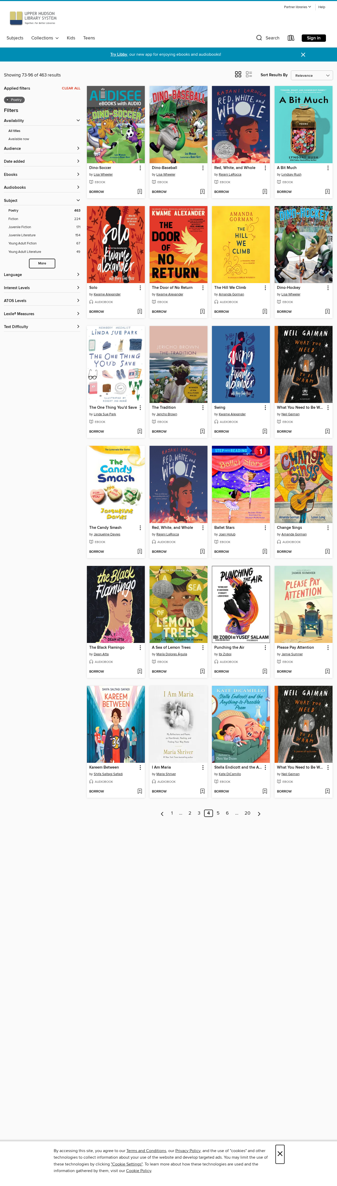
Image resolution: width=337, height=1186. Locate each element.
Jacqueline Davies (107, 534)
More (42, 263)
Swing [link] (219, 407)
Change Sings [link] (289, 527)
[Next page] (259, 813)
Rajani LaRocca (230, 174)
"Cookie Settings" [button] (126, 1164)
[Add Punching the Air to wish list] (264, 671)
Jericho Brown (166, 414)
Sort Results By (274, 75)
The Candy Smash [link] (105, 527)
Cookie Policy (138, 1170)
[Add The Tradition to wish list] (202, 431)
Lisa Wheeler (103, 174)
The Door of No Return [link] (172, 287)
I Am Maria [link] (161, 767)
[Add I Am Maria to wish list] (202, 791)
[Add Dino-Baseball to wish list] (202, 192)
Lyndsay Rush (291, 174)
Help (321, 7)
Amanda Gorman (231, 294)
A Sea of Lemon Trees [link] (171, 647)
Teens (89, 38)
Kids (71, 38)
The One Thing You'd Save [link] (113, 407)
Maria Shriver (166, 774)
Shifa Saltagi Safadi (108, 774)
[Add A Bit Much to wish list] (327, 192)
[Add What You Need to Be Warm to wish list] (327, 431)
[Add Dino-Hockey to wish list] (327, 312)
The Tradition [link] (164, 407)
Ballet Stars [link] (224, 527)
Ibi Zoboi (225, 654)
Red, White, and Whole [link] (234, 168)
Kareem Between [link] (104, 767)
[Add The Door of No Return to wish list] (202, 312)
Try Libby (118, 54)
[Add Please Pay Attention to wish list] (327, 671)
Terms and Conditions (146, 1150)
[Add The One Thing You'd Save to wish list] (139, 431)
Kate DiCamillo (230, 774)
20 (247, 813)
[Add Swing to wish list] (264, 431)
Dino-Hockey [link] (288, 287)
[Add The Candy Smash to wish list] (139, 552)
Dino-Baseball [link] (164, 168)
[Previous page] (162, 813)
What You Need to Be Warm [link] (301, 407)
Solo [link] (93, 287)
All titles (14, 131)
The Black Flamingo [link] (107, 647)
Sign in (314, 38)
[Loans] (291, 39)
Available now (18, 139)
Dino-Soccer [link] (100, 168)
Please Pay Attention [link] (295, 647)
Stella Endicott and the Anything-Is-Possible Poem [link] (238, 767)
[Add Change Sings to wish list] (327, 552)
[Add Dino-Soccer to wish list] (139, 192)
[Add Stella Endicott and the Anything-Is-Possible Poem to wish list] (264, 791)
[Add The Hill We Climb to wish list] (264, 312)
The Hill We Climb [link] (230, 287)
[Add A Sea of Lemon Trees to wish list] (202, 671)
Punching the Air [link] (229, 647)
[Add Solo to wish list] (139, 312)
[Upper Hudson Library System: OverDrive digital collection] (33, 18)
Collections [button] (43, 38)
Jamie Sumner (292, 654)
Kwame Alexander (107, 294)
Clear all (71, 88)
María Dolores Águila (171, 654)
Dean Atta (101, 654)
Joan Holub (227, 534)
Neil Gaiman (290, 414)
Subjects (15, 38)
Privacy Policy (187, 1150)
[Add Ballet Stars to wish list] (264, 552)
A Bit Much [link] (287, 168)
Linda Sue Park (105, 414)
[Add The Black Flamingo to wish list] (139, 671)
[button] (297, 7)
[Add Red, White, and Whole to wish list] (264, 192)
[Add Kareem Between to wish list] (139, 791)
